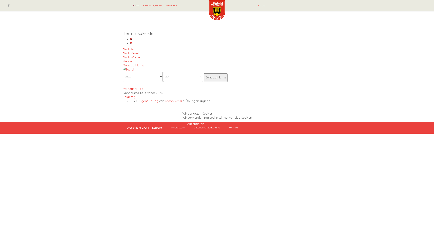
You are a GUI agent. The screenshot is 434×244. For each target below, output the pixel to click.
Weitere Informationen (208, 130)
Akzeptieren (195, 124)
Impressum (233, 130)
